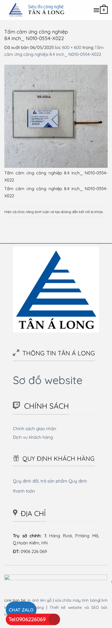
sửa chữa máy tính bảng (77, 600)
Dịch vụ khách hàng (33, 437)
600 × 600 (71, 47)
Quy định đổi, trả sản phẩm (40, 481)
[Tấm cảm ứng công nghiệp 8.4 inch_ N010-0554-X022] (56, 115)
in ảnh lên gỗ (39, 600)
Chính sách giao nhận (34, 428)
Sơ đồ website (47, 380)
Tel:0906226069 (27, 619)
